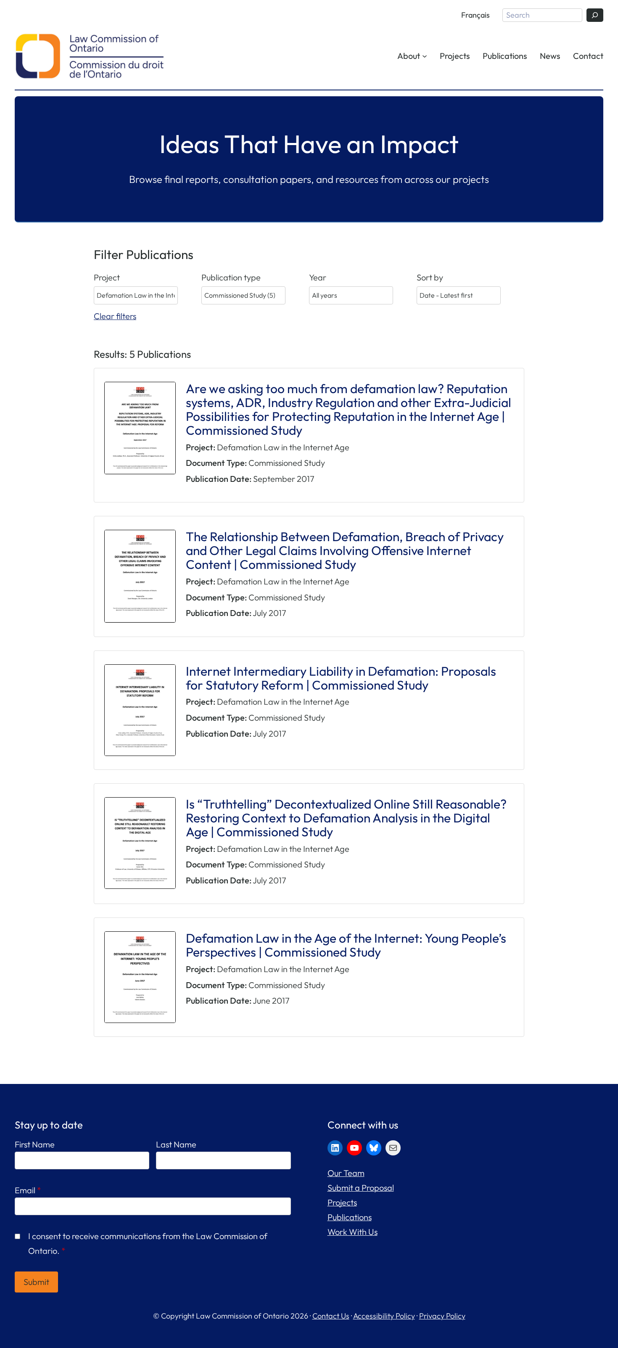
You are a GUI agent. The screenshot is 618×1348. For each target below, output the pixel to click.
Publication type (231, 277)
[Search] (594, 15)
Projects (342, 1202)
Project (107, 277)
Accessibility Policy (384, 1316)
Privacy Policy (442, 1316)
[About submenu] (424, 55)
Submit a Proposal (360, 1187)
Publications (349, 1217)
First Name (35, 1144)
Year (317, 277)
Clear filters (115, 316)
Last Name (176, 1144)
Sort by (430, 277)
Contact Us (330, 1316)
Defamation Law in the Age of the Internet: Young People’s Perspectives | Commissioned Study (346, 945)
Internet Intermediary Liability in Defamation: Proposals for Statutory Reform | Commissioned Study (341, 678)
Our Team (345, 1173)
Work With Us (352, 1231)
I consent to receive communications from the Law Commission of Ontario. (147, 1243)
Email (28, 1190)
